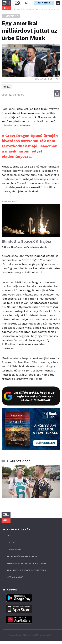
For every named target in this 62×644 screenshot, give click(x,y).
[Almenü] (17, 3)
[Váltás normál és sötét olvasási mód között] (26, 3)
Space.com (26, 117)
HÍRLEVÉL (12, 542)
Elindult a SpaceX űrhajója (26, 241)
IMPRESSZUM (14, 549)
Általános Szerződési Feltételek (26, 570)
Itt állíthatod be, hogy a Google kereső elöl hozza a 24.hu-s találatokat (35, 396)
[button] (57, 9)
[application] (31, 481)
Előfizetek (44, 3)
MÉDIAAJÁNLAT (15, 577)
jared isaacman (25, 9)
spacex (42, 9)
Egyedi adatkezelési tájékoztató (26, 563)
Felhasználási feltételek (22, 556)
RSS (9, 536)
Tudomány (11, 16)
